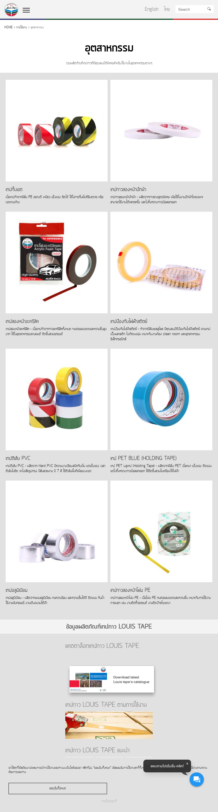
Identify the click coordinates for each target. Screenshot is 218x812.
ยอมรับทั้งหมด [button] (57, 788)
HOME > (9, 27)
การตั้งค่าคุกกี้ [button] (109, 802)
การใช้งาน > (23, 27)
